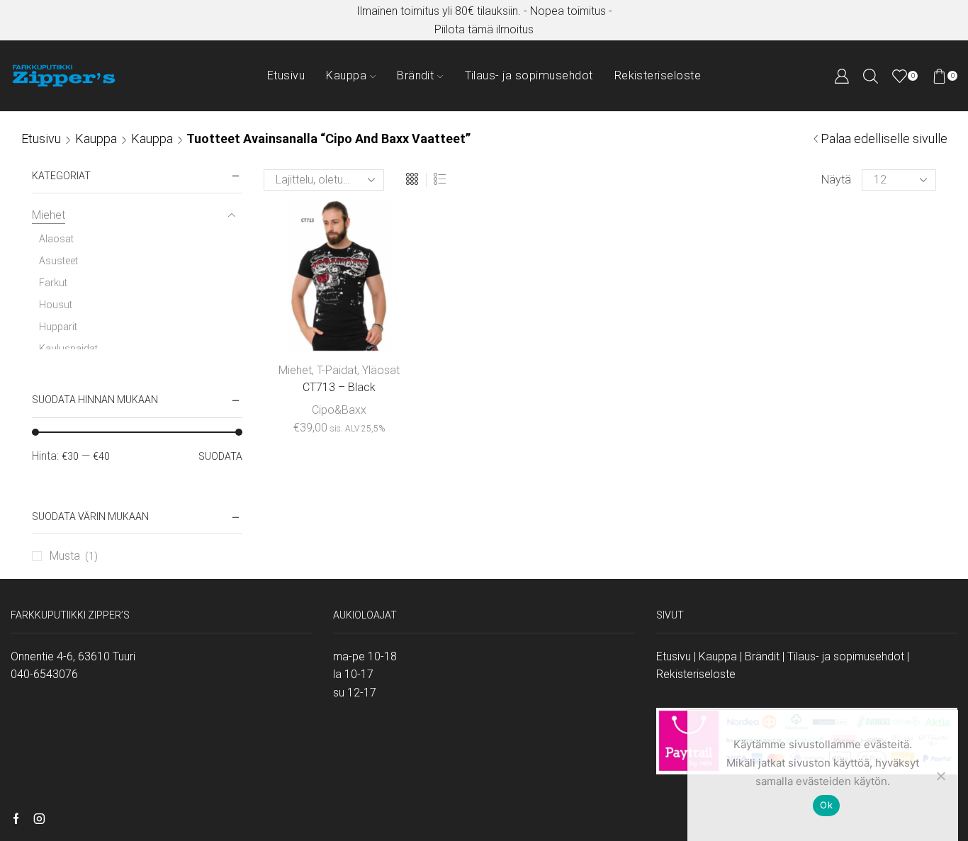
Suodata (220, 456)
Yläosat (381, 370)
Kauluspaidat (68, 348)
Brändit (415, 75)
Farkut (53, 282)
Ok (826, 805)
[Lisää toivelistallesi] (380, 328)
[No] (940, 776)
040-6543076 (44, 674)
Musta (65, 556)
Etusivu (286, 75)
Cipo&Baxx (339, 410)
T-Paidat (337, 370)
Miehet (295, 370)
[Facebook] (16, 820)
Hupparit (58, 326)
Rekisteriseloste (658, 75)
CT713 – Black (339, 387)
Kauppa (346, 75)
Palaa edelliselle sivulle (884, 138)
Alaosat (56, 238)
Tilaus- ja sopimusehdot (529, 75)
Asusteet (58, 260)
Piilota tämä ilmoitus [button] (484, 29)
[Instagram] (39, 820)
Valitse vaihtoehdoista (339, 328)
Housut (55, 304)
